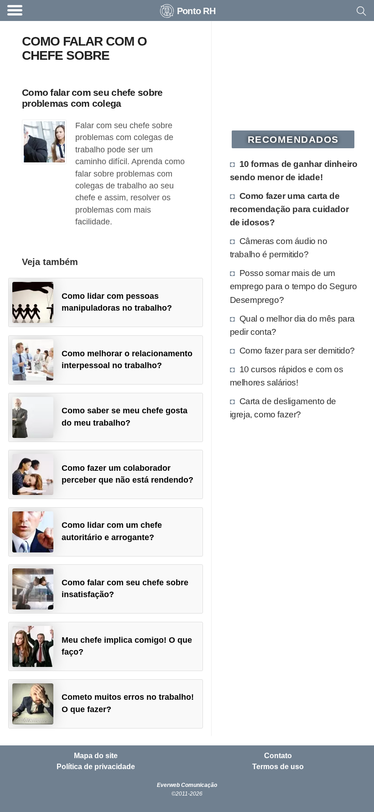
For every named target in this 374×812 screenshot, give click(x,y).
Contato (278, 756)
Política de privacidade (96, 766)
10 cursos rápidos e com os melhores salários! (286, 375)
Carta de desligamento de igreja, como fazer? (283, 407)
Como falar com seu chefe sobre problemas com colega (92, 97)
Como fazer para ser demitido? (297, 350)
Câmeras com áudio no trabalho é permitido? (278, 247)
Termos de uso (278, 766)
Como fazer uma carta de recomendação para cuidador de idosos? (289, 209)
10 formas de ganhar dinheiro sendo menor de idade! (294, 170)
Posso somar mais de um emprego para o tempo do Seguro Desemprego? (293, 286)
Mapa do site (96, 756)
